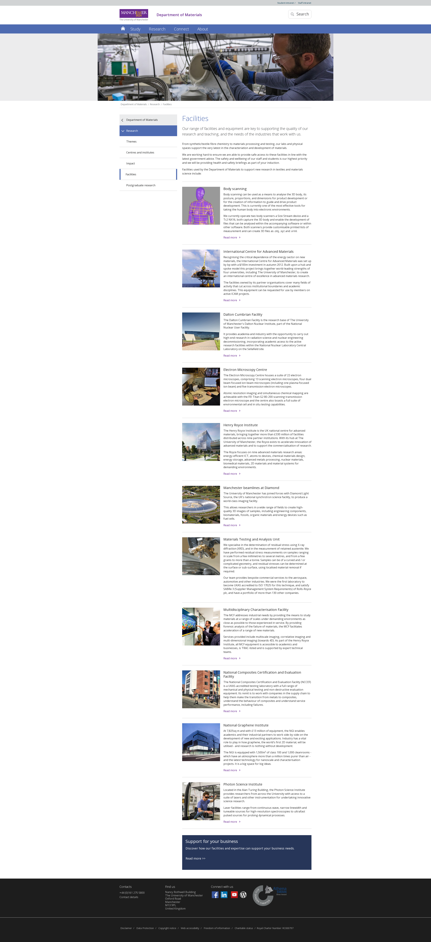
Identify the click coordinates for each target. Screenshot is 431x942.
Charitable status (244, 928)
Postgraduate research (140, 185)
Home (123, 28)
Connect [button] (181, 29)
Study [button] (135, 29)
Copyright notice (167, 928)
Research (155, 104)
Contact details (129, 897)
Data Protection (145, 928)
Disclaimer (126, 928)
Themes (131, 141)
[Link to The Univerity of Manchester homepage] (134, 15)
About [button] (202, 29)
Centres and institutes (140, 152)
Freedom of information (217, 928)
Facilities (167, 104)
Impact (130, 163)
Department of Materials (134, 104)
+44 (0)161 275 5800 (132, 893)
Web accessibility (190, 928)
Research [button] (157, 29)
